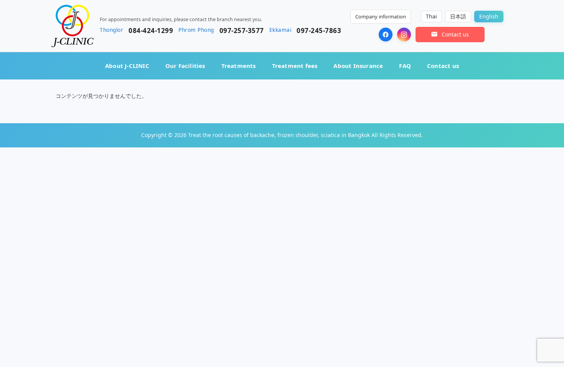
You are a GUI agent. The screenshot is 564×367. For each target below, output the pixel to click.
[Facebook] (385, 34)
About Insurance (358, 65)
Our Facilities (185, 65)
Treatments (238, 65)
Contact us (443, 65)
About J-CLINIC (127, 65)
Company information (380, 16)
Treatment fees (295, 65)
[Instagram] (404, 34)
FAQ (405, 65)
